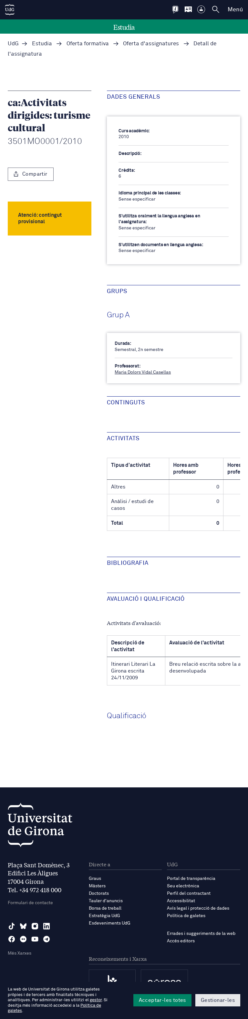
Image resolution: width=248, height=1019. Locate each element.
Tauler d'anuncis (106, 901)
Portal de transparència (191, 878)
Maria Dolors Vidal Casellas (143, 372)
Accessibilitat (181, 901)
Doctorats (99, 893)
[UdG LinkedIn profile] (46, 926)
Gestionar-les (218, 1000)
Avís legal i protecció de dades (198, 908)
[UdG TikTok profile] (12, 926)
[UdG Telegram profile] (46, 939)
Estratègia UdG (104, 916)
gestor (96, 1000)
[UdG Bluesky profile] (23, 926)
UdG (13, 44)
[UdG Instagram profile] (35, 926)
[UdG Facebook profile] (12, 939)
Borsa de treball (105, 908)
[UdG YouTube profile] (35, 939)
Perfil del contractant (189, 893)
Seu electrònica (183, 886)
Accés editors (181, 941)
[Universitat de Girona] (40, 826)
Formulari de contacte (30, 903)
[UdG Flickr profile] (23, 939)
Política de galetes (186, 916)
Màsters (97, 886)
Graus (95, 878)
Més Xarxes (19, 953)
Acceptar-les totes (162, 1000)
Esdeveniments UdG (109, 923)
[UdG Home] (9, 9)
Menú (235, 10)
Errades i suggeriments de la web (201, 933)
